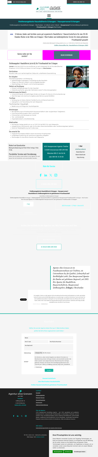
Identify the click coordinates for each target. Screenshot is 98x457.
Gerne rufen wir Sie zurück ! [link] (24, 55)
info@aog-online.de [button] (80, 149)
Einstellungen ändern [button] (79, 451)
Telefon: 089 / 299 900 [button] (20, 405)
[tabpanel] (49, 11)
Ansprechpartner (40, 400)
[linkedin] (45, 175)
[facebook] (40, 175)
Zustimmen (39, 367)
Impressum (39, 402)
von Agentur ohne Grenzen (55, 428)
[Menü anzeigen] (49, 16)
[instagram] (55, 175)
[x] (50, 175)
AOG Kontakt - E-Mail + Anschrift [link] (73, 205)
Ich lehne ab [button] (68, 451)
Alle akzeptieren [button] (58, 451)
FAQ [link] (28, 204)
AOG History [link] (28, 213)
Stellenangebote (40, 395)
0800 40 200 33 (78, 2)
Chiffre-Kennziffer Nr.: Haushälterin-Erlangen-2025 (71, 45)
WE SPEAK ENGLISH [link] (19, 2)
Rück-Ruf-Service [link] (49, 166)
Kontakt (38, 393)
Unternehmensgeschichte (42, 428)
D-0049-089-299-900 (49, 184)
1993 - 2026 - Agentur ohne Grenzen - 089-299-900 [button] (49, 11)
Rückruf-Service (40, 397)
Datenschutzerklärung (42, 405)
